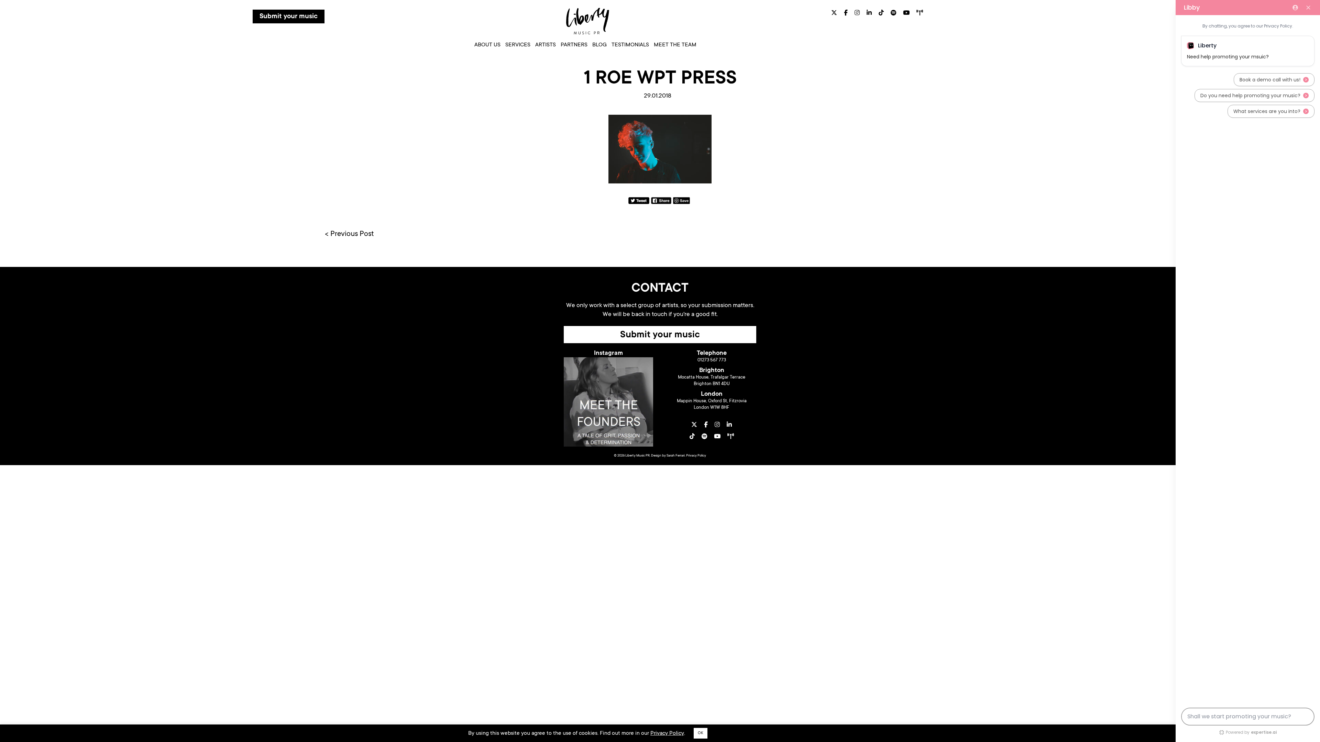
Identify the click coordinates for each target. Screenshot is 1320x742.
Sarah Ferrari (676, 456)
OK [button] (700, 733)
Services (517, 45)
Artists (545, 45)
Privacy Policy (696, 456)
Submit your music (289, 17)
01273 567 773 (711, 360)
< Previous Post (349, 234)
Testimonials (630, 45)
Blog (599, 45)
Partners (574, 45)
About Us (487, 45)
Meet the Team (675, 45)
